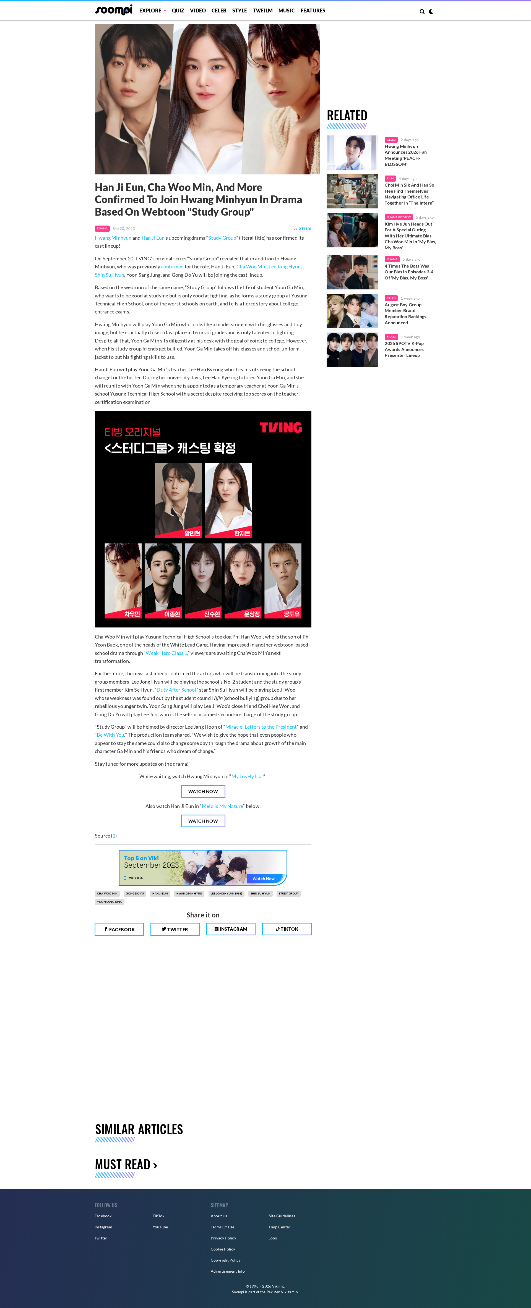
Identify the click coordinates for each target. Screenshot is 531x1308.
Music (286, 10)
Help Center (279, 1227)
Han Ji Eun (153, 238)
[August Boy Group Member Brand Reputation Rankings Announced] (352, 311)
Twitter (177, 929)
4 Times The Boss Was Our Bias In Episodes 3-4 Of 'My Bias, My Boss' (409, 271)
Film (390, 178)
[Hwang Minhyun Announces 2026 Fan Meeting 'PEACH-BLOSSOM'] (352, 152)
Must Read (122, 1164)
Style (239, 10)
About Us (219, 1215)
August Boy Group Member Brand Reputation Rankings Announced (405, 313)
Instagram (233, 929)
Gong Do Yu (135, 893)
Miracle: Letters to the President (261, 727)
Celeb (219, 10)
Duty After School (176, 690)
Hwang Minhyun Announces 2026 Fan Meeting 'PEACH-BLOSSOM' (406, 155)
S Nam (305, 228)
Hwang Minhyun (113, 238)
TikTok (158, 1215)
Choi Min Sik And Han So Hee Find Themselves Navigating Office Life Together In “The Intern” (409, 193)
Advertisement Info (228, 1271)
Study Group (222, 238)
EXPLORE (150, 10)
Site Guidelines (282, 1215)
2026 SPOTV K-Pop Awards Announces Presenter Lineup (404, 349)
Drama (102, 228)
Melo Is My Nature (222, 806)
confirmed (172, 266)
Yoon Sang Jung (109, 901)
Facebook (121, 929)
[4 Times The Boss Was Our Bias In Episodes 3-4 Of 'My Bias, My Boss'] (352, 272)
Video (198, 10)
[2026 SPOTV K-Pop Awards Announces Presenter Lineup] (352, 350)
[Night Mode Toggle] (431, 12)
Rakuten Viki (277, 1292)
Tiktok (289, 929)
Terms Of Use (222, 1227)
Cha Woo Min (251, 266)
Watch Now (203, 791)
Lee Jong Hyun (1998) (226, 893)
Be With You (110, 735)
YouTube (160, 1227)
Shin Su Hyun (109, 275)
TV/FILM (263, 10)
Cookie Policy (223, 1249)
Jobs (273, 1238)
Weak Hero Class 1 (166, 653)
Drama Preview (399, 217)
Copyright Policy (226, 1260)
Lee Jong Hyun (285, 266)
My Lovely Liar (247, 776)
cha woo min (107, 893)
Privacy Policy (223, 1238)
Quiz (178, 10)
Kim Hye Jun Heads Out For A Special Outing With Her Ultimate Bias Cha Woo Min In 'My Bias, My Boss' (410, 235)
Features (313, 10)
